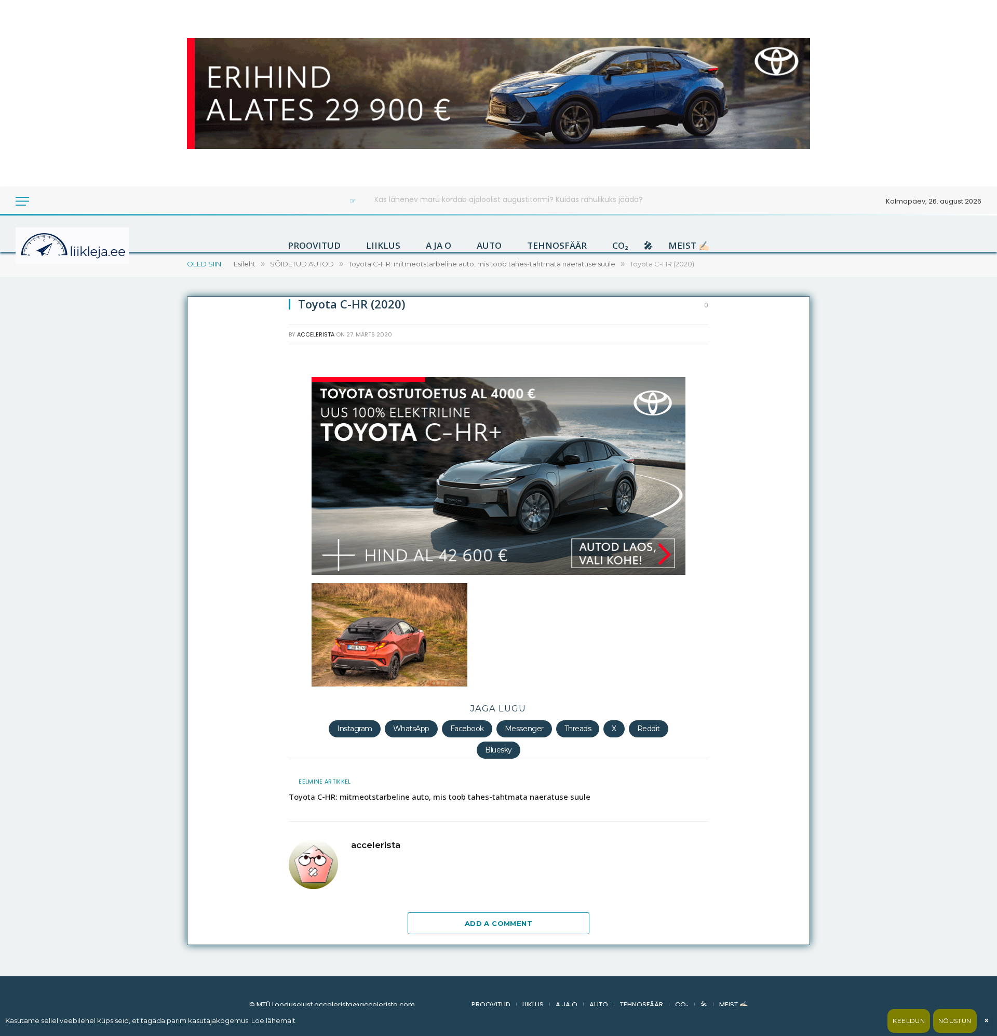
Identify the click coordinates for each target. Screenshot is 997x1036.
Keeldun (909, 1021)
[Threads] (205, 614)
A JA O (438, 245)
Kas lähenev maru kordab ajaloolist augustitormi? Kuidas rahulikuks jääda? (508, 199)
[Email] (205, 464)
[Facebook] (205, 390)
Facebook (467, 728)
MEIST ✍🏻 (688, 245)
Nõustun (955, 1021)
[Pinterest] (205, 564)
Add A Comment (498, 923)
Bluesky (498, 750)
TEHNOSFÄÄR (557, 245)
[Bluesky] (205, 539)
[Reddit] (205, 489)
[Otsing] (57, 201)
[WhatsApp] (205, 514)
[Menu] (22, 201)
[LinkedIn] (205, 439)
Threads (577, 728)
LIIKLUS (383, 245)
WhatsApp (411, 728)
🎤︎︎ (648, 245)
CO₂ (620, 245)
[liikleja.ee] (93, 245)
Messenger (524, 728)
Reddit (648, 728)
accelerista (315, 334)
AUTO (489, 245)
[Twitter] (205, 415)
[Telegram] (205, 589)
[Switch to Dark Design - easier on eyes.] (42, 201)
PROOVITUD (314, 245)
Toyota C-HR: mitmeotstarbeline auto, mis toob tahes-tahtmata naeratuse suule (439, 796)
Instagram (354, 728)
